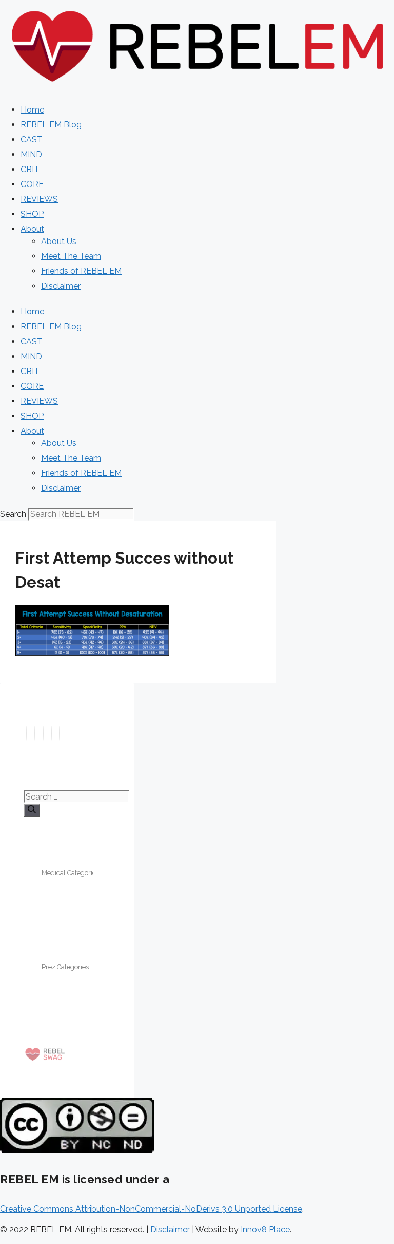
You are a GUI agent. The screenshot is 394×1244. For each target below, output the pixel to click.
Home (32, 110)
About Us (58, 241)
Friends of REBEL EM (81, 271)
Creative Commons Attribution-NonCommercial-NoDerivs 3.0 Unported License (151, 1209)
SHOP (32, 214)
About (32, 229)
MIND (31, 154)
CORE (32, 184)
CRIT (30, 169)
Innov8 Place (265, 1229)
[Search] (32, 810)
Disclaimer (61, 286)
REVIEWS (39, 199)
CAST (32, 139)
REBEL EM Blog (51, 124)
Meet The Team (71, 256)
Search (13, 514)
